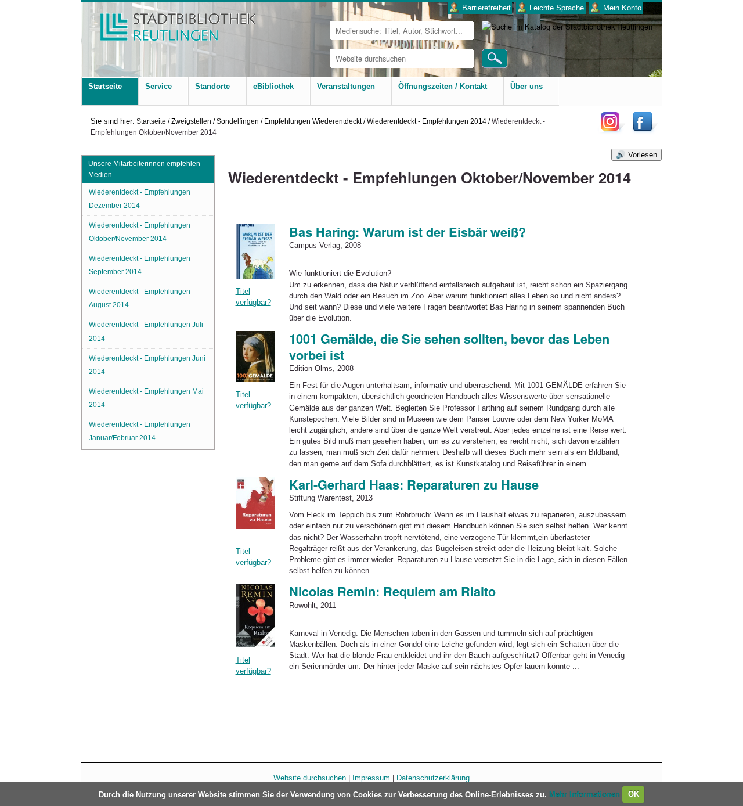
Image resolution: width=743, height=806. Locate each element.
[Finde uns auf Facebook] (644, 130)
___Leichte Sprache (550, 7)
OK (633, 794)
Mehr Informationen (585, 794)
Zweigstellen (191, 121)
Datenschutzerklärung (433, 777)
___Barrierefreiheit (480, 7)
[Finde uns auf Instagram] (613, 130)
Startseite (151, 121)
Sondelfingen (238, 121)
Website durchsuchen (309, 777)
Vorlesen (642, 154)
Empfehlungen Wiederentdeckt (313, 121)
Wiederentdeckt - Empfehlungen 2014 (426, 121)
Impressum (371, 777)
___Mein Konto (616, 7)
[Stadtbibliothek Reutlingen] (170, 23)
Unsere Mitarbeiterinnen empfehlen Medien (144, 169)
